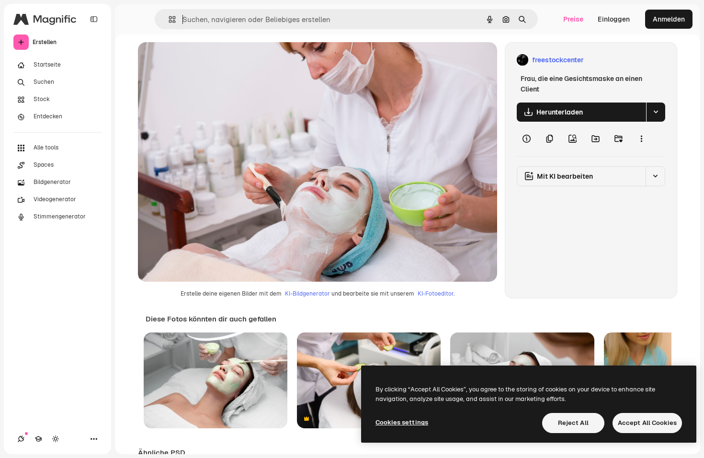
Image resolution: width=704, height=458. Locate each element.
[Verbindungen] (21, 439)
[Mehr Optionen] (641, 139)
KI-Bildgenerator (307, 294)
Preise (573, 19)
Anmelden (669, 19)
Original (199, 60)
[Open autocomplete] (168, 19)
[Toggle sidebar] (94, 19)
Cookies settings (401, 422)
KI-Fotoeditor (436, 294)
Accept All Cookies (647, 423)
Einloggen (614, 19)
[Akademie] (38, 439)
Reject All (573, 423)
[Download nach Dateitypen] (655, 112)
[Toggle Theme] (55, 439)
